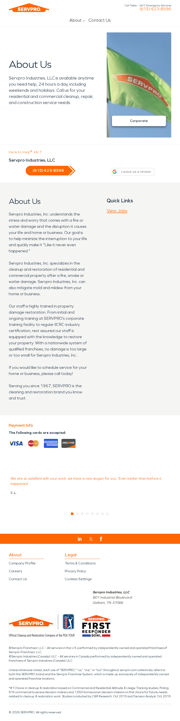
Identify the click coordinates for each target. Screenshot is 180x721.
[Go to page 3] (82, 513)
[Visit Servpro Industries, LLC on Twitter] (91, 539)
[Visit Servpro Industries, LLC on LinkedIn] (80, 539)
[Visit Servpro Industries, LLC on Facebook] (101, 539)
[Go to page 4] (87, 513)
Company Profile (22, 563)
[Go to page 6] (97, 513)
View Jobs (117, 211)
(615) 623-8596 (155, 9)
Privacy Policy (75, 571)
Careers (15, 571)
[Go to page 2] (77, 513)
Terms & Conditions (80, 563)
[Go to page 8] (107, 513)
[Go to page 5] (92, 513)
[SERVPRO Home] (29, 7)
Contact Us (99, 20)
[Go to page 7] (102, 513)
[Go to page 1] (72, 513)
